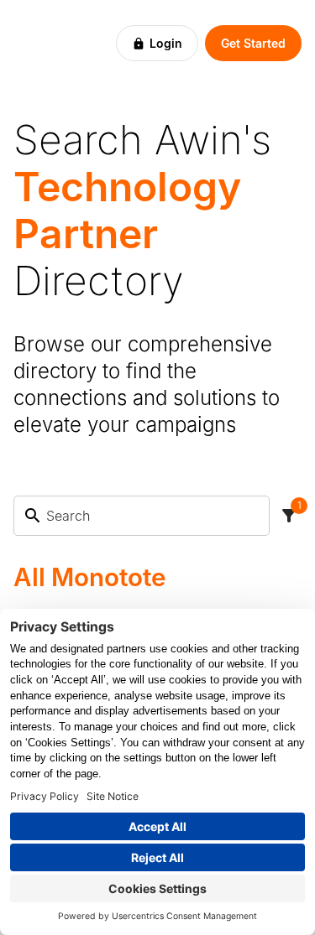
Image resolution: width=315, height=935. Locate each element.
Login (166, 43)
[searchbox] (152, 515)
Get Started (253, 43)
